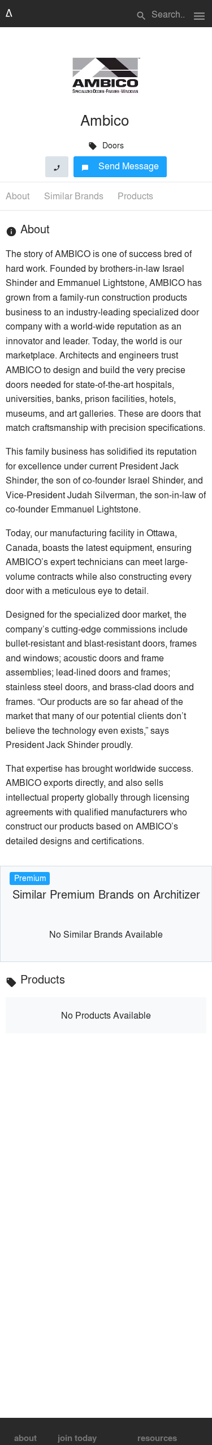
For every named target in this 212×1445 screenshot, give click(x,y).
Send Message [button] (120, 165)
